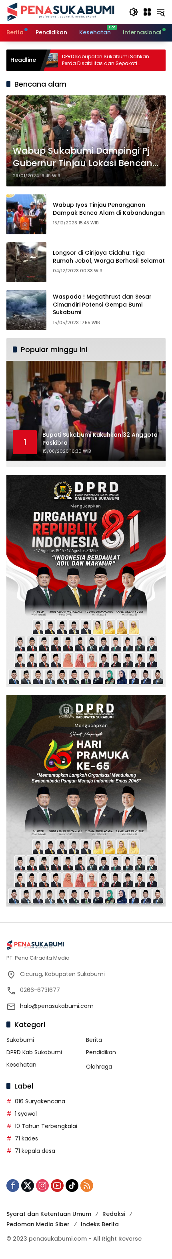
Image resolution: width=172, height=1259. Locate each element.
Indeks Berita (100, 1224)
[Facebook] (12, 1185)
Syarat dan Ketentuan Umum (48, 1214)
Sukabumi (20, 1040)
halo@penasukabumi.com (57, 1006)
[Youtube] (57, 1185)
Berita (94, 1040)
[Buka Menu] (147, 12)
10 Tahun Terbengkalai (46, 1126)
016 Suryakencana (40, 1101)
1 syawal (26, 1114)
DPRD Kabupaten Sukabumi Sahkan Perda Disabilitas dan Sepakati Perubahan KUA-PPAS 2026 (71, 60)
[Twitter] (27, 1185)
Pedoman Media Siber (38, 1224)
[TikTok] (72, 1185)
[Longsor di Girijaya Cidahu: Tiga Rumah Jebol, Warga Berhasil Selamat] (26, 262)
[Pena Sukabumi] (60, 12)
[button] (133, 12)
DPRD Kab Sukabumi (34, 1052)
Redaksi (113, 1214)
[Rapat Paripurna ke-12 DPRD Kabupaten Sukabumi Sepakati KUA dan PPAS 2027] (145, 60)
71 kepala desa (35, 1151)
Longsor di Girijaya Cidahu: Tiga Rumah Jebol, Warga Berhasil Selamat (109, 257)
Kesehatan (21, 1065)
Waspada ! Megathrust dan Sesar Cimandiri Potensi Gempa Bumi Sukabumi (102, 304)
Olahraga (99, 1067)
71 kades (26, 1138)
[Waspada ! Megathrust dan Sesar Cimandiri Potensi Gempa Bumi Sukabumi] (26, 310)
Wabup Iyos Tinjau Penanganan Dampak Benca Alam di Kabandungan (109, 209)
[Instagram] (42, 1185)
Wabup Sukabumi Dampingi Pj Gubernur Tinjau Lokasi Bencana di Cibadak (85, 157)
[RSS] (86, 1185)
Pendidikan (101, 1052)
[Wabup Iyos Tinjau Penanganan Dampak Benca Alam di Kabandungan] (26, 214)
